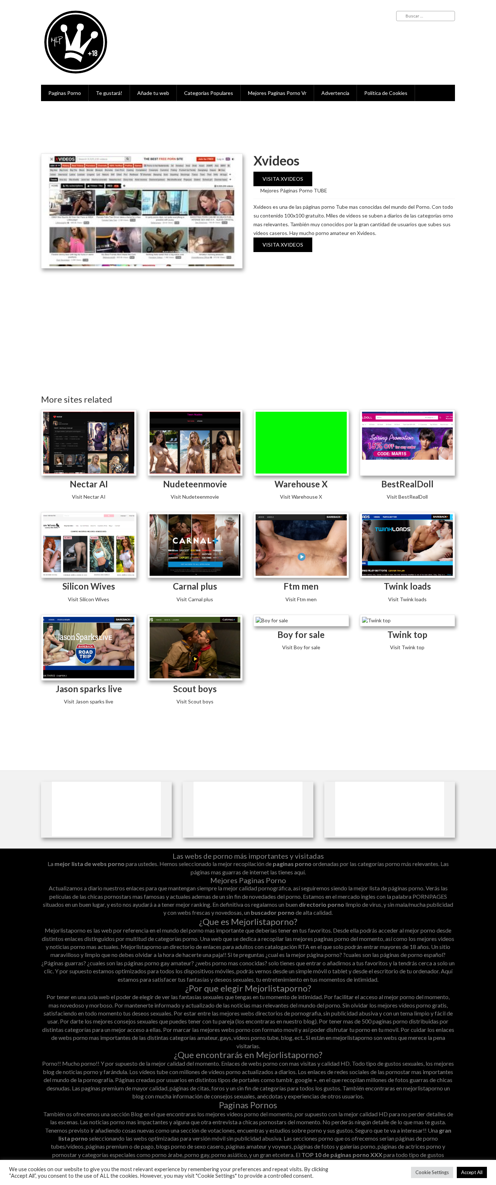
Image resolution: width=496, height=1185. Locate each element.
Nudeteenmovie (195, 484)
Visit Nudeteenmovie (195, 497)
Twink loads (407, 586)
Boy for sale (301, 634)
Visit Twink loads (407, 599)
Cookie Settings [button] (432, 1172)
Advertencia (335, 93)
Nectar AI (89, 484)
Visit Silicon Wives (88, 599)
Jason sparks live (89, 688)
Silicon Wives (88, 586)
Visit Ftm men (301, 599)
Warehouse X (301, 484)
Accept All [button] (472, 1172)
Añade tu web (153, 93)
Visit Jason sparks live (88, 701)
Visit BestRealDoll (407, 497)
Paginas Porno (64, 93)
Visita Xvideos (283, 179)
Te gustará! (109, 93)
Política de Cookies (385, 93)
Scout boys (195, 688)
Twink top (407, 634)
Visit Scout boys (195, 701)
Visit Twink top (407, 647)
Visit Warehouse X (301, 497)
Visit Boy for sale (301, 647)
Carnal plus (195, 586)
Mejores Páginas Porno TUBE (293, 190)
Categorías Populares (208, 93)
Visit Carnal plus (194, 599)
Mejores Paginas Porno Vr (277, 93)
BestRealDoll (407, 484)
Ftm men (301, 586)
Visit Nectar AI (89, 497)
